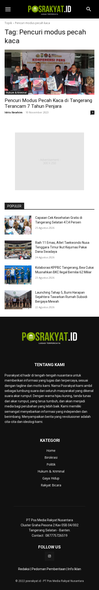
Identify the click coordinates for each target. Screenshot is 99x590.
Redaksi (24, 569)
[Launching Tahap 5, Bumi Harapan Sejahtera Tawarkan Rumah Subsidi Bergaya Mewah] (18, 299)
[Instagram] (49, 556)
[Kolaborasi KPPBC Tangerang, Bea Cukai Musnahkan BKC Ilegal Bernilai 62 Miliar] (18, 274)
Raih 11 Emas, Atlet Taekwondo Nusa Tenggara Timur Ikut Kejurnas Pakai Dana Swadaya (62, 247)
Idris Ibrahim (13, 112)
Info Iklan (74, 569)
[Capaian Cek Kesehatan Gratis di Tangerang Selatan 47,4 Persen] (18, 225)
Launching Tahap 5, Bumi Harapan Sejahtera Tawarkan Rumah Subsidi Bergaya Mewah (61, 297)
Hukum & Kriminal (16, 92)
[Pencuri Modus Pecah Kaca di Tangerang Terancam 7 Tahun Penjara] (49, 72)
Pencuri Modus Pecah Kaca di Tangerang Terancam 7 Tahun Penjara (48, 103)
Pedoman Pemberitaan (49, 569)
